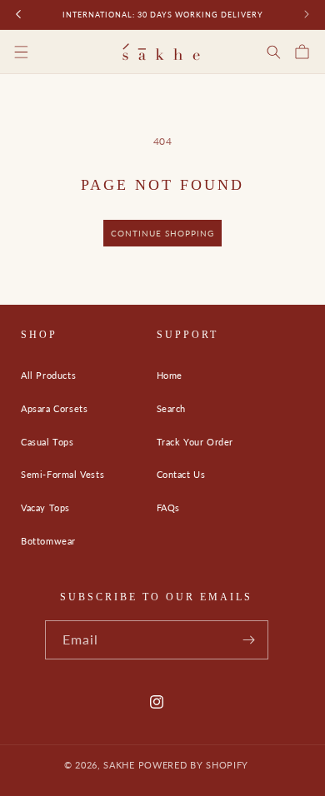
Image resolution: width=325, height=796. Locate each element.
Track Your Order (195, 441)
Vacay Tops (45, 507)
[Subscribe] (249, 639)
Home (169, 375)
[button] (33, 51)
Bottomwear (48, 540)
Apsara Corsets (54, 408)
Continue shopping (162, 233)
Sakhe (119, 764)
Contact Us (181, 474)
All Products (48, 375)
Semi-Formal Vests (62, 474)
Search (172, 408)
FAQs (168, 507)
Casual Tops (47, 441)
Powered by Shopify (193, 764)
